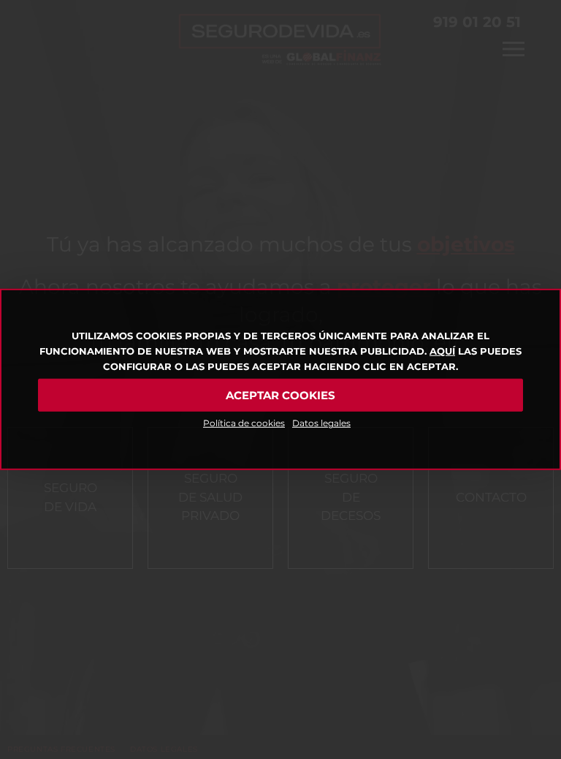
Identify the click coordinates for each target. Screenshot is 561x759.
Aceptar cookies (280, 395)
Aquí (442, 351)
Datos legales (321, 423)
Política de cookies (244, 423)
